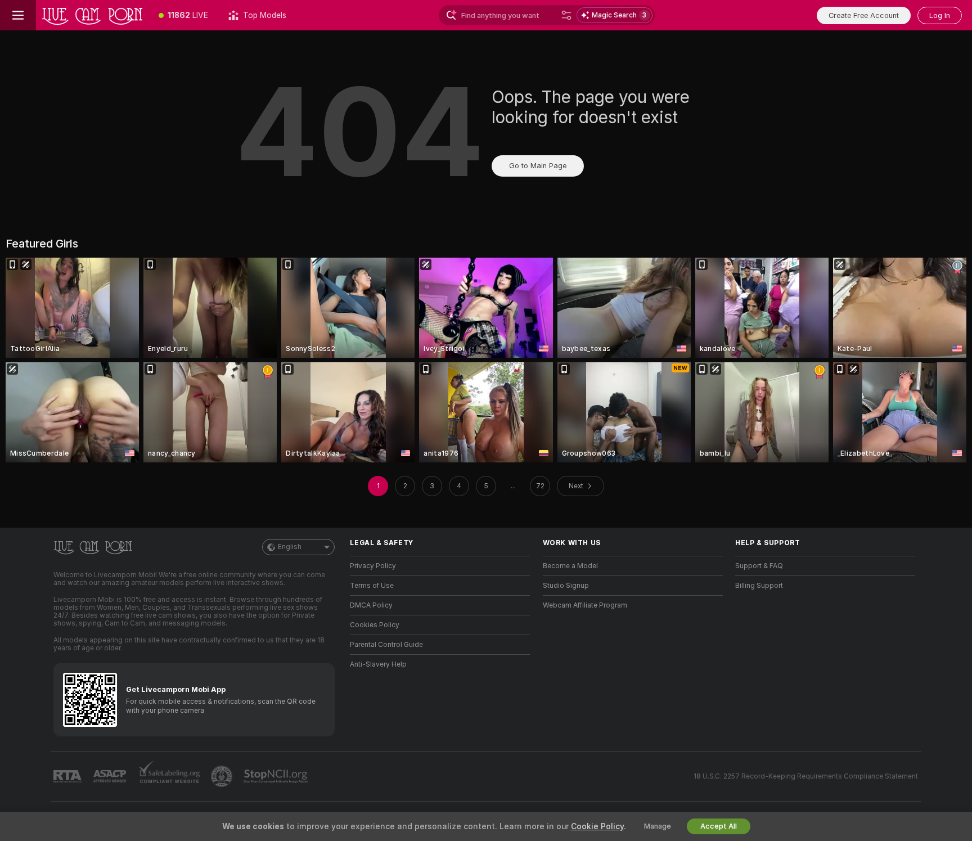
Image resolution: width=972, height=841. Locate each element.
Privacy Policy (373, 566)
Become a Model (570, 566)
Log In (939, 15)
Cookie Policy (597, 826)
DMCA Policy (371, 605)
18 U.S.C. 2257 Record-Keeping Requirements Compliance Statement (806, 776)
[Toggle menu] (18, 15)
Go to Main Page (537, 165)
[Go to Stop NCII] (277, 776)
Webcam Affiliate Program (585, 605)
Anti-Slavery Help (378, 664)
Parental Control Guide (386, 645)
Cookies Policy (374, 625)
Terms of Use (372, 586)
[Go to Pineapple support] (223, 776)
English (290, 547)
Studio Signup (566, 586)
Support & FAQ (759, 566)
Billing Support (759, 586)
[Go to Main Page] (92, 15)
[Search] (566, 15)
